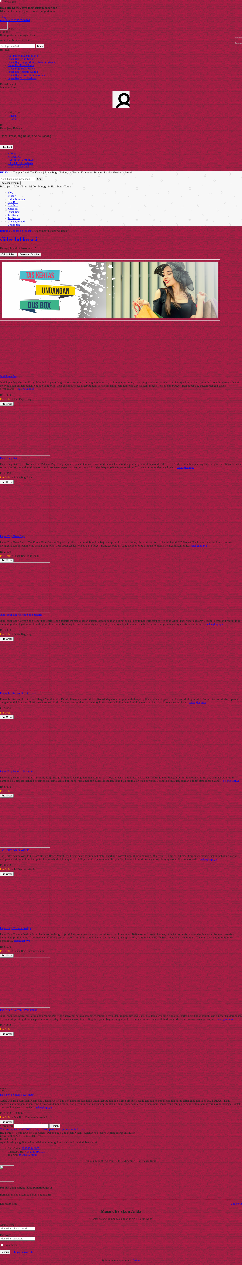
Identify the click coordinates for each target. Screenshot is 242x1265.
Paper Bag (14, 211)
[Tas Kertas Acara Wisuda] (25, 846)
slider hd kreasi (22, 230)
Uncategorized (16, 221)
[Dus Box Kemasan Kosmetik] (25, 1084)
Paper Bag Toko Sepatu (21, 58)
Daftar (136, 1260)
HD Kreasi (6, 172)
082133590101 (36, 1151)
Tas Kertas (14, 218)
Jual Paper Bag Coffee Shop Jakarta (21, 614)
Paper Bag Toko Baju (12, 536)
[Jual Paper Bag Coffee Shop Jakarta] (25, 611)
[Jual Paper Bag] (25, 373)
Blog (10, 192)
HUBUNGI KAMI (18, 166)
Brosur (12, 195)
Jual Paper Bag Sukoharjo (23, 55)
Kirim (40, 46)
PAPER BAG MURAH (21, 159)
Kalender (13, 208)
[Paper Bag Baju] (25, 454)
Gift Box (13, 205)
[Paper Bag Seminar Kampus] (25, 768)
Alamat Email (8, 1224)
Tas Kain (13, 215)
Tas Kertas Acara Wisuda (14, 849)
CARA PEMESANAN (20, 163)
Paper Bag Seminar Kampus (16, 771)
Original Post (9, 254)
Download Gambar (29, 254)
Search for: (6, 1125)
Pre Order (7, 403)
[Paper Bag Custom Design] (25, 925)
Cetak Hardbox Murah (21, 65)
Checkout (7, 147)
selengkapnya (26, 388)
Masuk (5, 1252)
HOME (12, 153)
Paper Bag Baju (9, 457)
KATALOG (14, 156)
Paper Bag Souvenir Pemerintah (26, 74)
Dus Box (13, 202)
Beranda (5, 230)
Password (5, 1234)
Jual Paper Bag (9, 376)
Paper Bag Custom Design (15, 928)
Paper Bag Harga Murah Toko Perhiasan (31, 62)
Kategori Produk (10, 183)
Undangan (14, 224)
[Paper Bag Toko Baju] (25, 533)
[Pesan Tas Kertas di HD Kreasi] (25, 689)
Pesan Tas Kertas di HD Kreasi (18, 693)
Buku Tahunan (16, 198)
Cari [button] (39, 179)
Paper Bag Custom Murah (23, 71)
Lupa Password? (23, 1251)
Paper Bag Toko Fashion (22, 78)
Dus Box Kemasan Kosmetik (17, 1094)
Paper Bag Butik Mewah (22, 68)
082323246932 (31, 1148)
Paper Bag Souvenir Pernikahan (18, 1009)
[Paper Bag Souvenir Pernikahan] (25, 1006)
